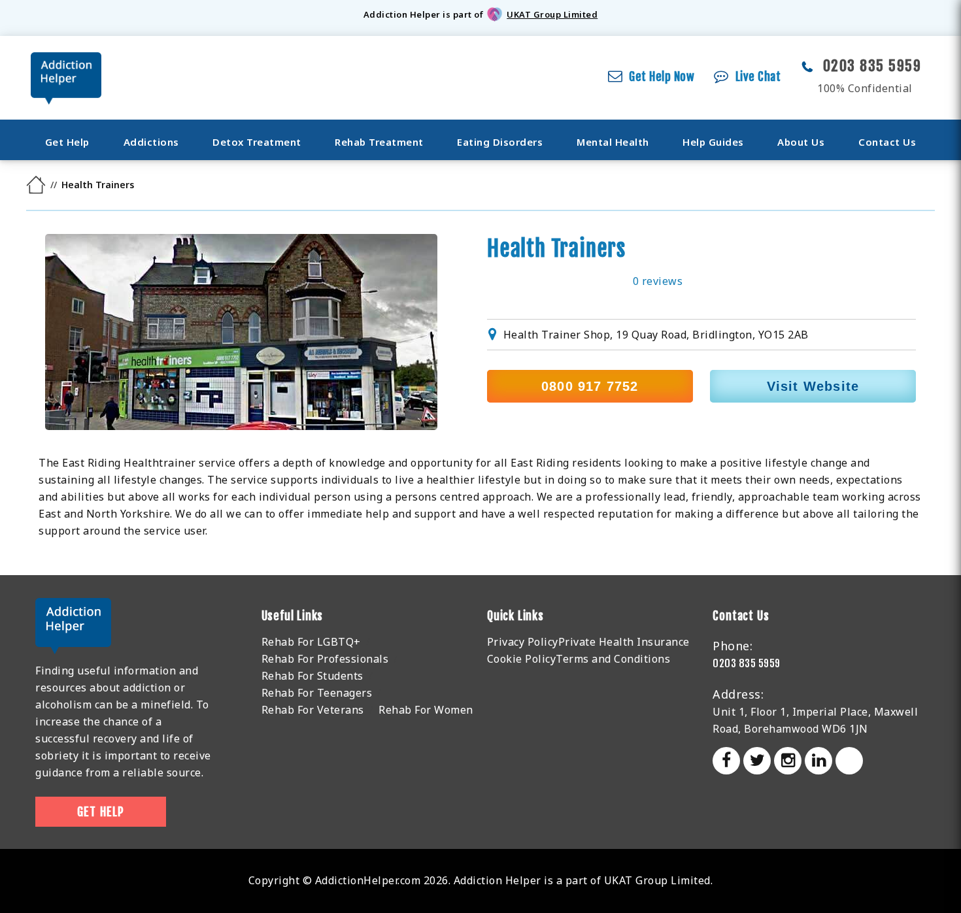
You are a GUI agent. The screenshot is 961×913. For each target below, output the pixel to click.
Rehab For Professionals (325, 659)
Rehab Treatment (379, 141)
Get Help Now (661, 76)
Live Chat (758, 76)
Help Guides (713, 141)
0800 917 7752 (590, 386)
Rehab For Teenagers (317, 693)
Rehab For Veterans (312, 710)
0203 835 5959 (872, 66)
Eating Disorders (500, 141)
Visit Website (813, 386)
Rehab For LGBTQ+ (311, 642)
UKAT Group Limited (552, 14)
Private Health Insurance (624, 642)
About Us (800, 141)
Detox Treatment (256, 141)
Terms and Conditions (613, 659)
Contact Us (887, 141)
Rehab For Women (426, 710)
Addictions (151, 141)
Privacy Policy (522, 642)
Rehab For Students (312, 676)
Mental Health (613, 141)
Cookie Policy (521, 659)
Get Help (67, 141)
